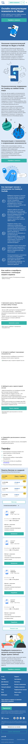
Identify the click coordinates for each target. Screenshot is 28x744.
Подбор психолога (19, 687)
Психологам (4, 684)
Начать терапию (14, 408)
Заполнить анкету (14, 323)
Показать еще (14, 628)
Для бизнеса (4, 681)
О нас (2, 676)
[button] (26, 2)
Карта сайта (17, 692)
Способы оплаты (21, 739)
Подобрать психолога (14, 20)
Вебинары (4, 694)
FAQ (2, 689)
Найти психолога (14, 2)
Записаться (14, 533)
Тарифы (3, 679)
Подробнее (14, 592)
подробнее (6, 462)
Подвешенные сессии (20, 689)
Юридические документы (7, 739)
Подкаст (16, 676)
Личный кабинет (6, 687)
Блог (2, 692)
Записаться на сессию (14, 727)
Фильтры (14, 502)
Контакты (17, 681)
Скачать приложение (14, 731)
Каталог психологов (20, 684)
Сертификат (17, 679)
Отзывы (16, 694)
